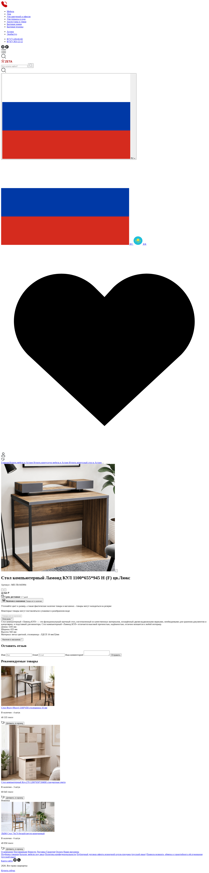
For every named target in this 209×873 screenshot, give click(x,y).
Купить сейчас (8, 870)
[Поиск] (31, 65)
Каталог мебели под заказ (31, 854)
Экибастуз (12, 34)
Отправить (115, 655)
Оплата (59, 852)
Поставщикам (20, 852)
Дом (9, 14)
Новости (32, 852)
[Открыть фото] (116, 570)
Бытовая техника (15, 27)
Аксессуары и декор (16, 21)
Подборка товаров (10, 854)
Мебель (10, 11)
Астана (10, 31)
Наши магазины (71, 852)
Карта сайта (7, 861)
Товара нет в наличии (11, 616)
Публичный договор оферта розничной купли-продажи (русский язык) (111, 854)
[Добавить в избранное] (2, 589)
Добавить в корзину (14, 723)
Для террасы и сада (16, 19)
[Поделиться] (5, 589)
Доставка (41, 852)
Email (36, 655)
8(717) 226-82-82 (15, 39)
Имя (3, 655)
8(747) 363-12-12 (15, 41)
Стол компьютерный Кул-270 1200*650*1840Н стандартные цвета (33, 782)
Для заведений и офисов (19, 16)
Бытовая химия (14, 24)
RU (132, 158)
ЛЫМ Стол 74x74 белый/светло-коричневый (23, 833)
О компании (7, 852)
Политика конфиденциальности (60, 854)
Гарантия (50, 852)
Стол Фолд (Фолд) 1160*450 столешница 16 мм (24, 707)
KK (144, 244)
